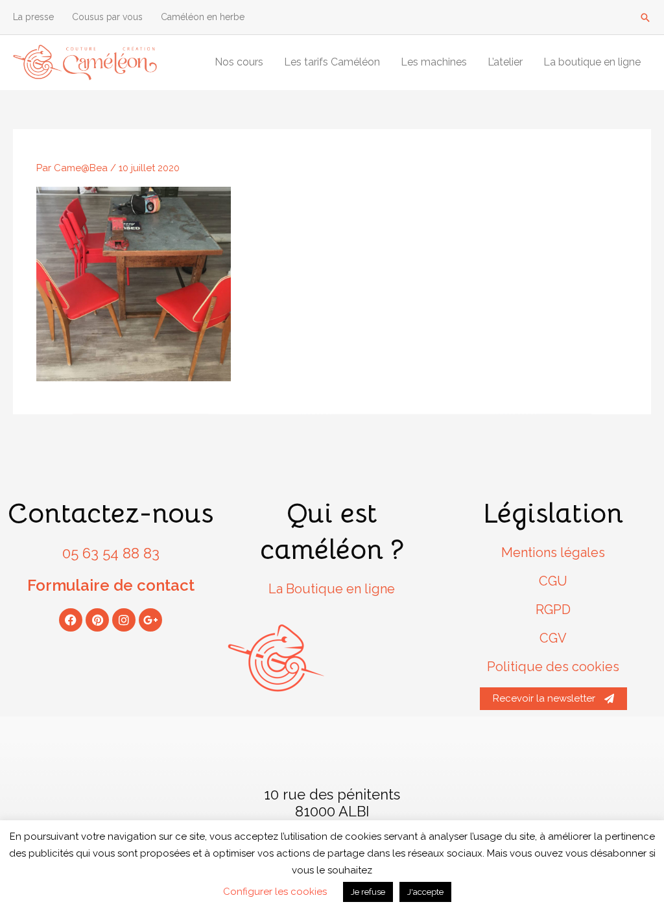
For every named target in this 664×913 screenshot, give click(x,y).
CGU (553, 581)
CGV (553, 638)
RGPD (553, 609)
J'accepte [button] (425, 892)
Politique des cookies (553, 666)
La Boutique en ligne (331, 589)
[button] (645, 17)
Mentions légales (553, 552)
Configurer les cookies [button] (275, 891)
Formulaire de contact (111, 585)
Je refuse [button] (368, 892)
